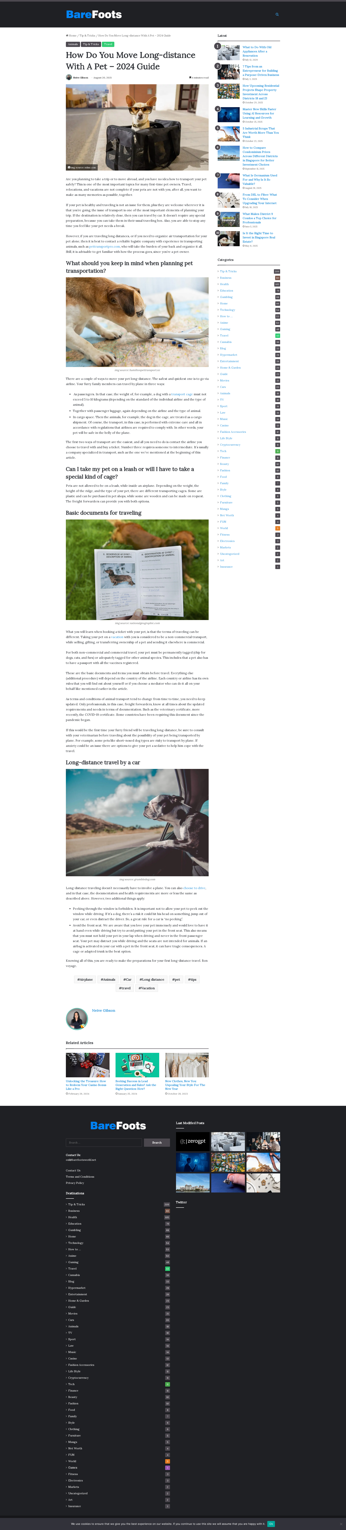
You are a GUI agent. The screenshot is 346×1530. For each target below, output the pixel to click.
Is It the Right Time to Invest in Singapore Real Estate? (259, 237)
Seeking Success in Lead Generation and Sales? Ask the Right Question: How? (136, 1085)
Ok (271, 1523)
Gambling (226, 297)
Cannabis (226, 342)
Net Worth (227, 515)
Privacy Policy (75, 1183)
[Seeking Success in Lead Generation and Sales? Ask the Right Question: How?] (137, 1065)
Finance (225, 457)
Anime (224, 322)
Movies (224, 380)
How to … (226, 316)
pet (177, 979)
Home (72, 35)
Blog (223, 348)
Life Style (226, 438)
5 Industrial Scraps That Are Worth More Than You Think (261, 133)
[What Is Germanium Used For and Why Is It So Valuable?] (229, 180)
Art (222, 560)
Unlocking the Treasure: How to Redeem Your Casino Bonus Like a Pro (86, 1085)
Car (129, 979)
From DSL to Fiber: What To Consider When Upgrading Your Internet (260, 199)
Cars (223, 387)
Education (226, 290)
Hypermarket (228, 355)
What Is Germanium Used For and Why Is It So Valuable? (260, 180)
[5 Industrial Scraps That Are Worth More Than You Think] (229, 133)
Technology (227, 310)
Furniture (226, 502)
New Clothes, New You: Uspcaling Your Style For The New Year (185, 1085)
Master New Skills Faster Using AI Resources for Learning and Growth (259, 113)
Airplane (86, 979)
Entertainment (229, 361)
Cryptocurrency (230, 444)
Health (224, 284)
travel (126, 988)
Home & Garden (230, 367)
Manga (224, 509)
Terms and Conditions (80, 1176)
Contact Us (73, 1170)
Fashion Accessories (233, 432)
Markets (225, 547)
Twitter (181, 1202)
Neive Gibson (80, 77)
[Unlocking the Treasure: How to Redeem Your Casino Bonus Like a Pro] (88, 1065)
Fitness (225, 534)
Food (223, 477)
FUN (223, 522)
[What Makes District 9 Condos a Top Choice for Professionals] (229, 219)
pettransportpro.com (104, 246)
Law (222, 412)
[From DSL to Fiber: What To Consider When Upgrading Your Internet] (229, 200)
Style (223, 489)
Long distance (153, 979)
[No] (341, 1524)
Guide (224, 374)
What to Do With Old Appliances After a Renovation (257, 51)
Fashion (225, 470)
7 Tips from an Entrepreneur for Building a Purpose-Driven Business (261, 71)
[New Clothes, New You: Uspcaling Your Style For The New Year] (187, 1065)
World (224, 528)
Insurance (226, 566)
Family (224, 483)
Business (225, 278)
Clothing (225, 496)
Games (72, 1467)
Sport (223, 406)
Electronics (227, 541)
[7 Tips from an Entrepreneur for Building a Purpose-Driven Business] (229, 71)
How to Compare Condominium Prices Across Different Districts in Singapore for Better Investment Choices (260, 156)
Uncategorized (229, 554)
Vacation (148, 988)
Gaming (225, 329)
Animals (73, 44)
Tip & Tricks (87, 35)
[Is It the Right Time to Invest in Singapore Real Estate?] (229, 238)
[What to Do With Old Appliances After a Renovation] (229, 52)
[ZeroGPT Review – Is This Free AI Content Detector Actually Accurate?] (193, 1141)
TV (222, 400)
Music (224, 419)
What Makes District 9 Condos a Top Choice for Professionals (260, 218)
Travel (108, 44)
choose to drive (194, 888)
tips (193, 979)
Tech (223, 451)
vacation (117, 637)
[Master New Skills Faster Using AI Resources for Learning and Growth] (229, 114)
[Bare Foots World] (94, 14)
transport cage (182, 394)
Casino (224, 425)
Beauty (224, 464)
